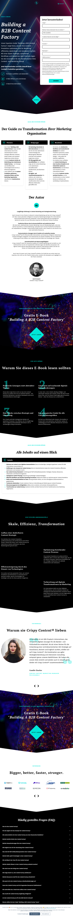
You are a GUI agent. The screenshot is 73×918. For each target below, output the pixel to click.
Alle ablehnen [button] (45, 914)
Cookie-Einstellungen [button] (23, 914)
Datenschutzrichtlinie (51, 908)
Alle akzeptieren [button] (35, 914)
